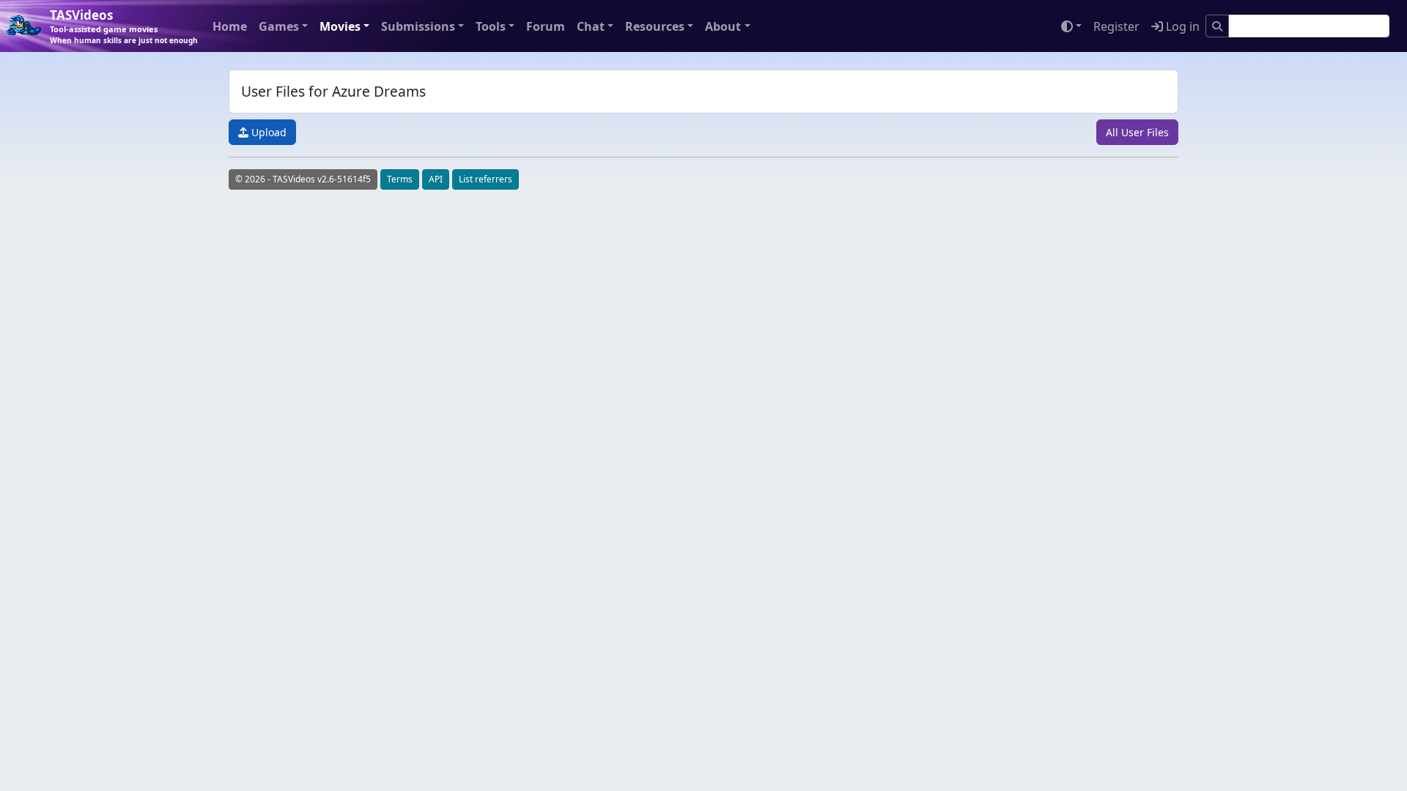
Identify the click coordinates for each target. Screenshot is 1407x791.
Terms (400, 179)
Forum (545, 26)
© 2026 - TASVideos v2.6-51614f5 (303, 179)
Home (230, 26)
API (436, 179)
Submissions (418, 26)
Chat (591, 26)
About (723, 26)
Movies (340, 26)
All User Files (1137, 132)
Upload (267, 132)
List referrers (485, 179)
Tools (491, 26)
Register (1116, 26)
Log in (1181, 26)
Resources (654, 26)
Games (279, 26)
